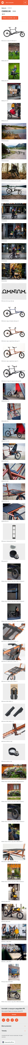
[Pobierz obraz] (25, 38)
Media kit (4, 8)
